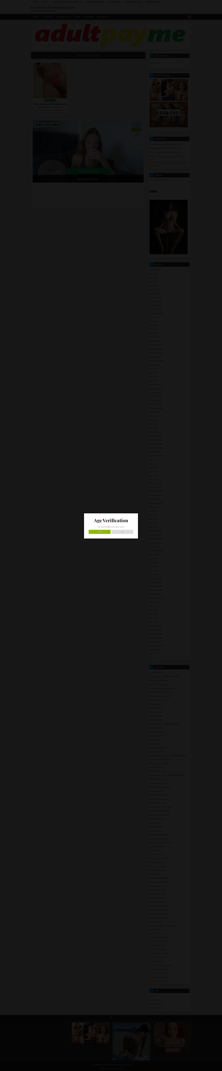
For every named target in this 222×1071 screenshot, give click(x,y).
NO (122, 532)
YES (99, 532)
